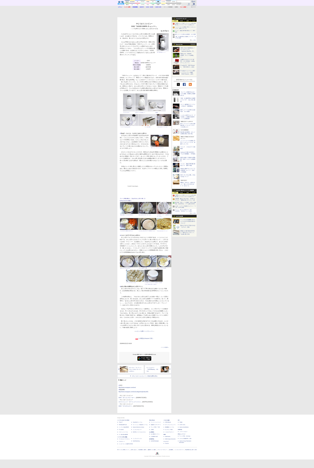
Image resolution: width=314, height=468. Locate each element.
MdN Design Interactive (170, 439)
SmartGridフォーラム (137, 422)
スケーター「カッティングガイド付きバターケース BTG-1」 (135, 369)
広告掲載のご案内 (142, 449)
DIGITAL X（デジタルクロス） (139, 432)
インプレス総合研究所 (124, 427)
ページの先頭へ (165, 347)
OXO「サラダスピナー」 (126, 406)
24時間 (181, 20)
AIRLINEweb (168, 422)
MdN (165, 434)
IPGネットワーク (181, 434)
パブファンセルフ (183, 431)
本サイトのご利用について (123, 449)
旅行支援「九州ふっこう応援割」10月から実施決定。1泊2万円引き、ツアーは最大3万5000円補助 (185, 204)
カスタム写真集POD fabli (185, 438)
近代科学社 (151, 439)
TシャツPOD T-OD (155, 427)
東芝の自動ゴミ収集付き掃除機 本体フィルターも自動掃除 (187, 159)
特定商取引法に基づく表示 (191, 449)
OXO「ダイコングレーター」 (127, 397)
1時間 (175, 20)
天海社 (180, 422)
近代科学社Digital (155, 441)
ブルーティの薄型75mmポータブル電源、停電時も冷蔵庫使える (187, 93)
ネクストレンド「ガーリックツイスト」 (130, 402)
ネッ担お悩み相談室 (123, 434)
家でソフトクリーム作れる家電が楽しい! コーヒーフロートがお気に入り (187, 125)
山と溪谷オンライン (155, 434)
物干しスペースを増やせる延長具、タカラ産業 (185, 34)
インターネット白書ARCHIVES (126, 443)
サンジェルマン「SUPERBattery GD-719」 (152, 369)
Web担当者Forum (123, 424)
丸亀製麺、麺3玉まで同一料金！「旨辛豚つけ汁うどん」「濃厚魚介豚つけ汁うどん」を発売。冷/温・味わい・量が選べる (185, 200)
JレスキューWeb (169, 429)
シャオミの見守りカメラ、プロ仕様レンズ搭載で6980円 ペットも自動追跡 (188, 117)
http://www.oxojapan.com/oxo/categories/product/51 (133, 391)
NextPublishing (136, 441)
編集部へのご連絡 (152, 449)
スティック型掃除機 (168, 7)
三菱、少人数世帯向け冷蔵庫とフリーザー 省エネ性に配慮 (187, 100)
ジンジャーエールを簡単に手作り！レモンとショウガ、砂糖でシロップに (187, 142)
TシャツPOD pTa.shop (184, 436)
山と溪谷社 (151, 432)
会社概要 (171, 449)
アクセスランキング (181, 18)
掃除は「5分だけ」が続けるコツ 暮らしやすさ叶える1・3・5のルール (187, 184)
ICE (178, 420)
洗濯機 (176, 7)
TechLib (167, 443)
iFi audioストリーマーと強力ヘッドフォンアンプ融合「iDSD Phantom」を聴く (187, 72)
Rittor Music (152, 420)
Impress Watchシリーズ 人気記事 (185, 190)
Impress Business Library (138, 427)
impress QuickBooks (184, 427)
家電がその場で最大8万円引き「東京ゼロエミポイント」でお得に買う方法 (187, 232)
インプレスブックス (137, 438)
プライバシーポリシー (162, 449)
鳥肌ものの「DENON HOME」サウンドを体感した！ (187, 55)
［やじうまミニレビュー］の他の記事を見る (144, 376)
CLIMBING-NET (154, 436)
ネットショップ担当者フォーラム (140, 424)
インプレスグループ (179, 449)
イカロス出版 (166, 420)
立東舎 (152, 429)
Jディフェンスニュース (170, 424)
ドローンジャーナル (123, 432)
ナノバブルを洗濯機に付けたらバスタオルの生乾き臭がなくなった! (187, 221)
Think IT (120, 422)
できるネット (122, 441)
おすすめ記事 (179, 216)
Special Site (179, 44)
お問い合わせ (134, 449)
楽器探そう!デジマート (156, 424)
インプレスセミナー (137, 429)
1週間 (187, 20)
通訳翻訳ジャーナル (169, 427)
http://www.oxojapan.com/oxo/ (127, 387)
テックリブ (166, 441)
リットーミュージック (156, 422)
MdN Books (167, 436)
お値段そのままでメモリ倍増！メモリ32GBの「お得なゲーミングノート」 (187, 61)
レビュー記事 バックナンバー (144, 331)
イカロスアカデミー (169, 432)
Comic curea (182, 424)
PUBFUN (180, 429)
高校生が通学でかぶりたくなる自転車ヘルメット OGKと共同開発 (187, 170)
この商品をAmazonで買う (145, 338)
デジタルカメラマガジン (124, 439)
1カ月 (193, 20)
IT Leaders (121, 429)
